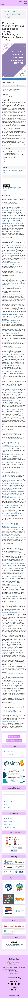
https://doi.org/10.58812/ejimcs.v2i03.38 (15, 85)
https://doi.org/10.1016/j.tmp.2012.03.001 (11, 385)
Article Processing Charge (10, 827)
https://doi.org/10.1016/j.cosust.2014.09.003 (12, 513)
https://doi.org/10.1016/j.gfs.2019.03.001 (11, 642)
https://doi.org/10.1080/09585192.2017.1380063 (13, 294)
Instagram (12, 984)
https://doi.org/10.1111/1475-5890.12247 (11, 711)
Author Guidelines (8, 818)
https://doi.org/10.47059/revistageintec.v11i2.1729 (13, 446)
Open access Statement (9, 799)
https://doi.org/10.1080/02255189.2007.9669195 (13, 681)
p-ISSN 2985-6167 (8, 754)
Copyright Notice (8, 807)
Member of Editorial (14, 973)
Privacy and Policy (14, 978)
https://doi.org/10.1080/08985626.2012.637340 (13, 302)
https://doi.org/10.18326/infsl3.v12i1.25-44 (14, 658)
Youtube (19, 984)
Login (25, 1)
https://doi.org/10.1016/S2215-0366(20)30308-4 (13, 563)
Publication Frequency (9, 804)
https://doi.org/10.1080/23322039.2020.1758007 (13, 218)
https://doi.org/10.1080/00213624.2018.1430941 (13, 454)
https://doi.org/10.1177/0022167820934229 (12, 277)
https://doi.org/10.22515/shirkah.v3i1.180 (11, 269)
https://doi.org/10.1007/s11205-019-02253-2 (16, 633)
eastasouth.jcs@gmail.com (16, 990)
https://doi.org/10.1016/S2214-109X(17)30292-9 (13, 363)
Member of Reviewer (14, 975)
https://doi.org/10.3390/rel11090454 (10, 239)
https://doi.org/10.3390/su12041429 (10, 729)
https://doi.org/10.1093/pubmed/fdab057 (11, 333)
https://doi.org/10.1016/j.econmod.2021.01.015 (12, 527)
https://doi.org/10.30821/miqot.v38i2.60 (11, 603)
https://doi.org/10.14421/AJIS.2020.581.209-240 (13, 354)
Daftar (20, 1)
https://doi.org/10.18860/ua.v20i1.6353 (11, 229)
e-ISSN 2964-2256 (8, 751)
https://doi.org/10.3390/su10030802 (10, 721)
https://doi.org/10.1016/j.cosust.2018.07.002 (12, 210)
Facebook (9, 984)
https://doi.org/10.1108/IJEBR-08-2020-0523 (12, 704)
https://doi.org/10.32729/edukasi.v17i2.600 (11, 431)
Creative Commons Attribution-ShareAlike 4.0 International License (12, 189)
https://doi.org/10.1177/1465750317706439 (12, 438)
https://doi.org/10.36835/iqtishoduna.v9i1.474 (12, 612)
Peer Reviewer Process (9, 802)
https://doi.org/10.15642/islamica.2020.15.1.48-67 (13, 505)
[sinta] (14, 763)
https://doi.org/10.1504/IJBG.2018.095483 (11, 576)
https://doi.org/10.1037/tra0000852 (15, 340)
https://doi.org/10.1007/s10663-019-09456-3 (15, 568)
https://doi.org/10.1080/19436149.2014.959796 (13, 245)
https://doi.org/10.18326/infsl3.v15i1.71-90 (11, 552)
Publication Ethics (8, 796)
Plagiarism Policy (8, 824)
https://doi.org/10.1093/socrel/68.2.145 (11, 585)
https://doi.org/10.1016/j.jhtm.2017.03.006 (11, 320)
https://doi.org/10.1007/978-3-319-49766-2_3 (12, 223)
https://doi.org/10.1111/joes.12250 (13, 253)
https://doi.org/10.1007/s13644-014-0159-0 (12, 650)
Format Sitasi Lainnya (9, 162)
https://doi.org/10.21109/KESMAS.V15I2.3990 (12, 674)
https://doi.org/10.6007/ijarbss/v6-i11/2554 (11, 596)
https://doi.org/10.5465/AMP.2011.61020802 (12, 400)
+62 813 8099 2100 (12, 990)
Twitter (16, 984)
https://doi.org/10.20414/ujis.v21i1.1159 (11, 497)
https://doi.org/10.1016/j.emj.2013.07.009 (11, 348)
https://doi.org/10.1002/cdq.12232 (12, 469)
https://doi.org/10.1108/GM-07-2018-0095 (11, 203)
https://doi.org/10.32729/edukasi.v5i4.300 (11, 262)
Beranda (7, 11)
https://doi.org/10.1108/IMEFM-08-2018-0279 (12, 409)
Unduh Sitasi (20, 162)
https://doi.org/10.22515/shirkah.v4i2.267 (14, 392)
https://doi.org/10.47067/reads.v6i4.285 (11, 535)
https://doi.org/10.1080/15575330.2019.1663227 (13, 462)
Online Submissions (8, 821)
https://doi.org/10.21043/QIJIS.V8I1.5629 (11, 371)
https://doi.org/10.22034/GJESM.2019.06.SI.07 (12, 314)
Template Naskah (15, 740)
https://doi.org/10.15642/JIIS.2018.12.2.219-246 (13, 491)
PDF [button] (14, 79)
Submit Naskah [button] (14, 736)
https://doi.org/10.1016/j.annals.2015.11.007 (12, 483)
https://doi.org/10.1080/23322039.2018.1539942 (13, 545)
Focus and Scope (8, 793)
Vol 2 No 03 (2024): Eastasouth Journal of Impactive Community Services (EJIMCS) (15, 14)
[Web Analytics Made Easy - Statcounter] (14, 850)
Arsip (14, 11)
